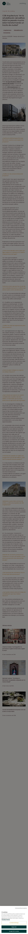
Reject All (14, 927)
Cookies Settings (13, 922)
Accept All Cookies (14, 931)
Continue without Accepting (21, 908)
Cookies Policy (6, 919)
